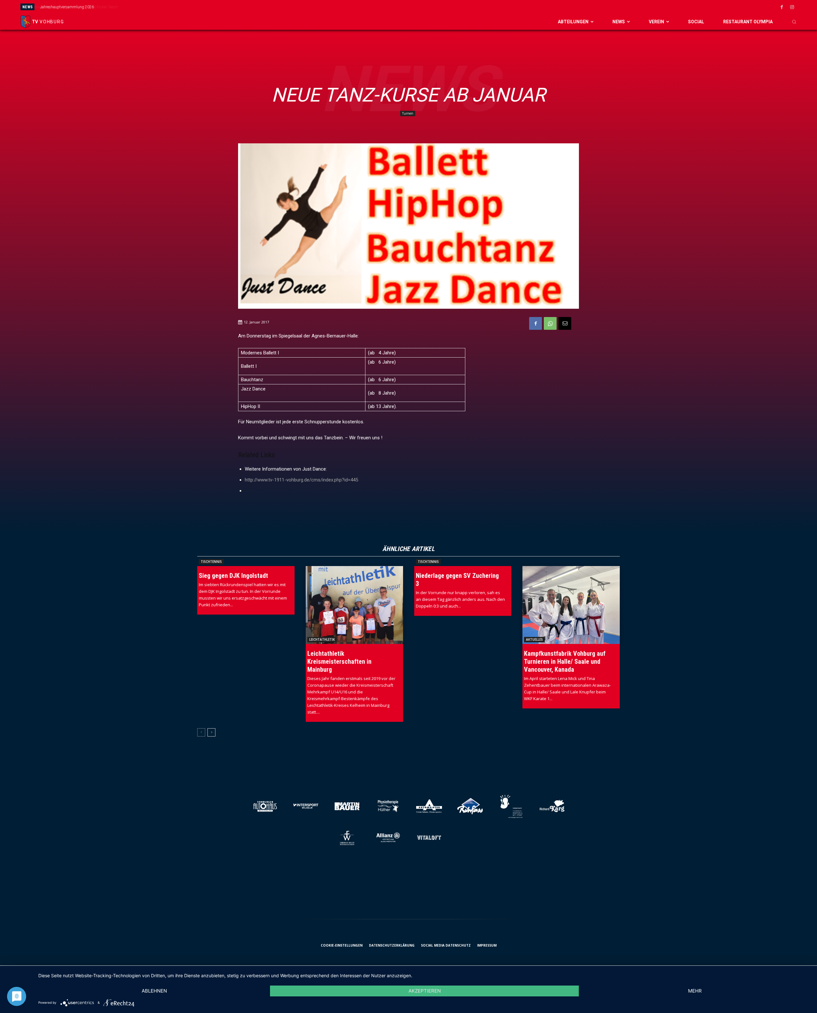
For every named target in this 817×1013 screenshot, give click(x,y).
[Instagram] (792, 7)
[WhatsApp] (550, 323)
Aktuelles (534, 639)
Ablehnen (154, 991)
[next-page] (211, 732)
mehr (695, 991)
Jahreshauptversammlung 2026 (66, 7)
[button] (794, 21)
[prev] (460, 7)
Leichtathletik (322, 639)
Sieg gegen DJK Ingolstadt (233, 575)
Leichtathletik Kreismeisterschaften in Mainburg (339, 661)
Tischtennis (211, 561)
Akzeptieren (424, 991)
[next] (470, 7)
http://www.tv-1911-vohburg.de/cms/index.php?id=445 (301, 480)
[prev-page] (201, 732)
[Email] (564, 323)
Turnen (407, 113)
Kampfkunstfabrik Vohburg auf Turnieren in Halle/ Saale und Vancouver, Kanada (564, 661)
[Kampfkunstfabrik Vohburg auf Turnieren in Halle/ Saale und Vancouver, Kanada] (571, 605)
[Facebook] (781, 7)
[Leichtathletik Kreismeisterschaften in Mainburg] (354, 605)
